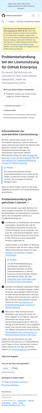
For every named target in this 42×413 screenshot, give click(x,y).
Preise (21, 403)
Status (14, 403)
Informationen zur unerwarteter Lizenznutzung (20, 133)
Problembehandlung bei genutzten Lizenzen (16, 201)
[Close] (36, 3)
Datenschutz (6, 403)
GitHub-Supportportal (20, 349)
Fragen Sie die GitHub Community (16, 382)
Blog (23, 405)
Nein (15, 368)
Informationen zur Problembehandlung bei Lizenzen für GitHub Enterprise (20, 304)
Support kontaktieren (11, 385)
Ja (7, 368)
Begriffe (31, 400)
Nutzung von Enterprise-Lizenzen (28, 21)
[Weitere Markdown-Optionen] (24, 105)
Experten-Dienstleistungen (11, 405)
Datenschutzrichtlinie (8, 372)
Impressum (21, 400)
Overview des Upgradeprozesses (22, 44)
